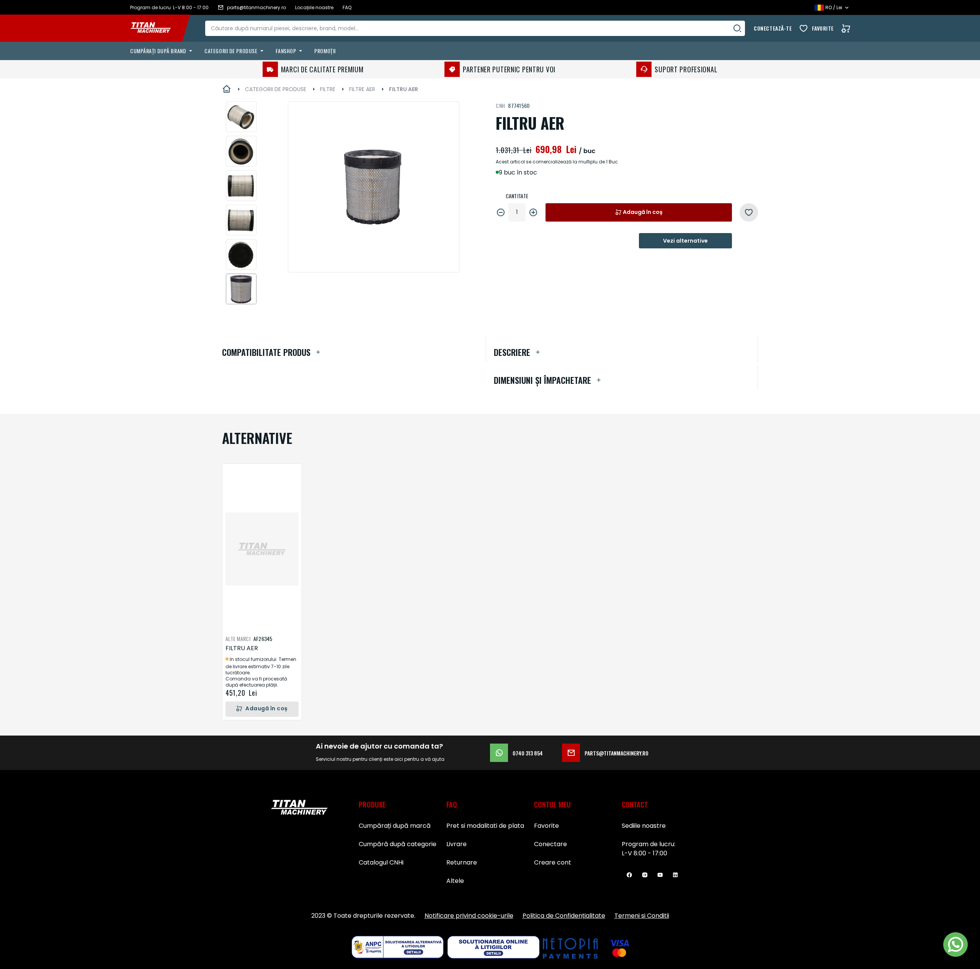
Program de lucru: (648, 844)
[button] (241, 116)
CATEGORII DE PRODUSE (275, 89)
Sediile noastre (644, 825)
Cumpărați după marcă (395, 825)
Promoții (324, 51)
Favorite (823, 28)
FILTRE (327, 89)
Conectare (550, 844)
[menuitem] (163, 51)
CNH (500, 105)
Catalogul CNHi (381, 862)
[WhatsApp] (955, 944)
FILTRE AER (362, 89)
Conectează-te (773, 28)
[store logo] (156, 28)
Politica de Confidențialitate (564, 915)
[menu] (493, 51)
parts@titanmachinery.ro (616, 753)
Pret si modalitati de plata (485, 825)
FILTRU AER (241, 648)
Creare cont (552, 862)
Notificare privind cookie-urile (469, 915)
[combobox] (475, 28)
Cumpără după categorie (397, 844)
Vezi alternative (685, 241)
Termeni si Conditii (641, 915)
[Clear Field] (737, 28)
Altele (455, 880)
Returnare (461, 862)
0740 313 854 (528, 753)
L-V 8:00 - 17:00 (644, 853)
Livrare (456, 844)
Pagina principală (226, 89)
